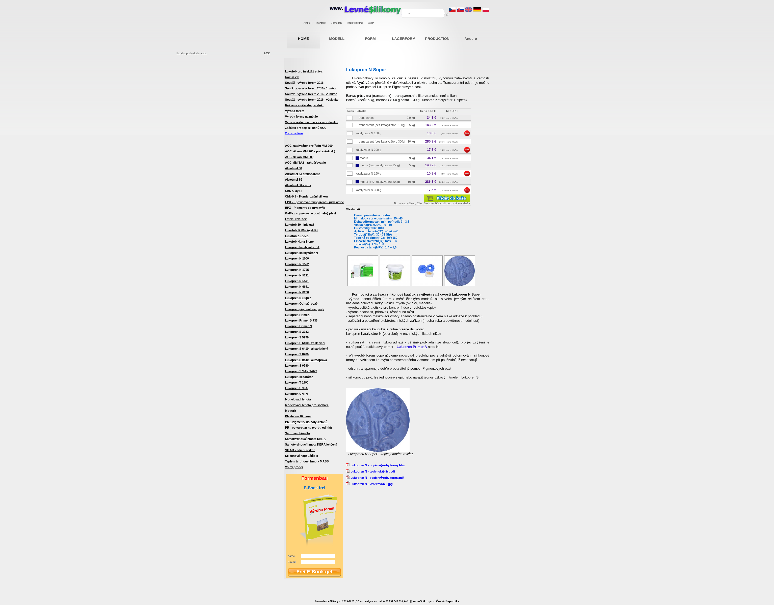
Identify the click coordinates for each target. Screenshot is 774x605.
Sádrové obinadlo (297, 433)
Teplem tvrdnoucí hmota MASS (307, 461)
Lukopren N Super (298, 298)
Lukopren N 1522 (297, 264)
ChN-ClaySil (293, 190)
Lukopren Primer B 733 (301, 320)
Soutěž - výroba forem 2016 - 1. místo (311, 88)
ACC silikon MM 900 (299, 157)
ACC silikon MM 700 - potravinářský (310, 151)
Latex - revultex (296, 219)
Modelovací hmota (298, 399)
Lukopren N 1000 (297, 258)
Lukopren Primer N (298, 326)
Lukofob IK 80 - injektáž (301, 230)
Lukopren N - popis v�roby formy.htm (377, 465)
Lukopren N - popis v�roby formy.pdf (377, 477)
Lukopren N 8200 (297, 292)
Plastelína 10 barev (298, 416)
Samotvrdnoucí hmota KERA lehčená (311, 444)
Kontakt (321, 23)
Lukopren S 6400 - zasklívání (305, 343)
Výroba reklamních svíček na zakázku (311, 122)
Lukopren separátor (299, 377)
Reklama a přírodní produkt (304, 105)
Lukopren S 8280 (297, 354)
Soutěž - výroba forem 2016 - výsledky (311, 99)
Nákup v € (292, 77)
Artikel (307, 23)
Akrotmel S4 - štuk (298, 185)
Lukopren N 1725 (297, 269)
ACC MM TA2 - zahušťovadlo (305, 162)
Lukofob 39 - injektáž (299, 224)
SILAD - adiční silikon (300, 450)
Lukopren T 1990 (296, 382)
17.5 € (431, 150)
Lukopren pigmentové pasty (304, 309)
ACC (267, 53)
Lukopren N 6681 (297, 286)
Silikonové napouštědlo (301, 455)
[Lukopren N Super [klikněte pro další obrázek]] (362, 285)
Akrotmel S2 (293, 179)
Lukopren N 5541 (297, 281)
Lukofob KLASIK (297, 236)
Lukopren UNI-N (296, 393)
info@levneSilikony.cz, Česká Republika (431, 601)
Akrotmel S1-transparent (302, 174)
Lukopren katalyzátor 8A (302, 247)
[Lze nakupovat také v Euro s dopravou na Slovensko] (460, 10)
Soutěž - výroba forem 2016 (304, 82)
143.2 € (430, 125)
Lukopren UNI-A (296, 388)
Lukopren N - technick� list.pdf (372, 471)
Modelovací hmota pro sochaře (307, 405)
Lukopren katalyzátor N (301, 252)
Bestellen (336, 23)
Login (371, 23)
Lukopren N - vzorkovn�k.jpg (371, 484)
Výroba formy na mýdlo (301, 116)
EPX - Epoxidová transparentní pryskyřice (314, 202)
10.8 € (431, 133)
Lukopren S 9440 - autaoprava (306, 360)
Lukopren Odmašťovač (301, 303)
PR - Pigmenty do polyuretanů (306, 422)
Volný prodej (294, 467)
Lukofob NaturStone (299, 241)
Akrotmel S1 (293, 168)
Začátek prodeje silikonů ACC (306, 127)
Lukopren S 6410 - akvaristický (306, 348)
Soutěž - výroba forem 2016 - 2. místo (311, 94)
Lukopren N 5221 (297, 275)
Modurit (290, 410)
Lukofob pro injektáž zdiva (303, 71)
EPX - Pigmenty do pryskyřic (305, 207)
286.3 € (430, 141)
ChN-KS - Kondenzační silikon (306, 196)
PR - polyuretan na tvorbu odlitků (308, 427)
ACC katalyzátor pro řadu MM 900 (309, 145)
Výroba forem (294, 111)
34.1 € (431, 118)
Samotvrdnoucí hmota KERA (305, 439)
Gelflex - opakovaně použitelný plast (310, 213)
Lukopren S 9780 (297, 365)
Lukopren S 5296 (297, 337)
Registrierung (354, 23)
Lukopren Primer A (298, 314)
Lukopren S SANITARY (301, 371)
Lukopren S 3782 (297, 331)
